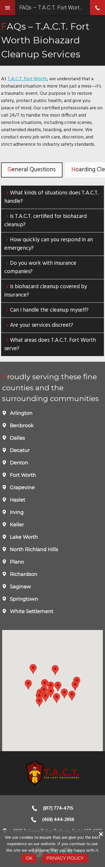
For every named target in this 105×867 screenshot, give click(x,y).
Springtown (23, 599)
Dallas (17, 438)
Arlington (21, 413)
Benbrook (21, 426)
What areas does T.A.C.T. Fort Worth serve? (50, 344)
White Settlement (31, 611)
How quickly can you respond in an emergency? (48, 244)
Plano (16, 562)
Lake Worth (23, 537)
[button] (45, 697)
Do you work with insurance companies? (40, 267)
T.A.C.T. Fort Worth (27, 79)
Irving (16, 512)
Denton (18, 463)
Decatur (19, 450)
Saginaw (20, 587)
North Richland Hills (33, 549)
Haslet (17, 500)
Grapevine (22, 487)
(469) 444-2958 (58, 819)
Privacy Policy (65, 858)
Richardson (23, 574)
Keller (16, 525)
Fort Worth (22, 475)
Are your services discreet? (41, 325)
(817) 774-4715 (58, 808)
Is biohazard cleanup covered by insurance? (45, 291)
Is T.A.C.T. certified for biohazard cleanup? (45, 220)
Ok (29, 858)
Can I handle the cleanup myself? (49, 310)
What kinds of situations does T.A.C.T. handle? (51, 197)
